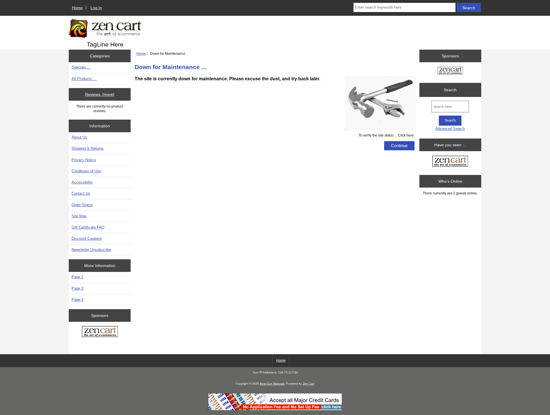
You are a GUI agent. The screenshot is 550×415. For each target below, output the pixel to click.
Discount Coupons (87, 238)
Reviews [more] (99, 94)
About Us (79, 137)
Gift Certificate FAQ (88, 227)
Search (450, 89)
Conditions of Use (86, 171)
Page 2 (77, 277)
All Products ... (84, 79)
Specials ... (81, 67)
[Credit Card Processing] (275, 409)
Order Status (82, 205)
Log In (96, 7)
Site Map (79, 216)
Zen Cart (308, 383)
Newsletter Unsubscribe (91, 250)
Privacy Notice (84, 160)
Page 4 (77, 299)
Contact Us (81, 193)
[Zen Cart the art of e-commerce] (100, 332)
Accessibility (82, 182)
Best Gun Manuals (272, 383)
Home (77, 7)
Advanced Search (450, 128)
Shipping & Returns (88, 148)
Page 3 (77, 288)
